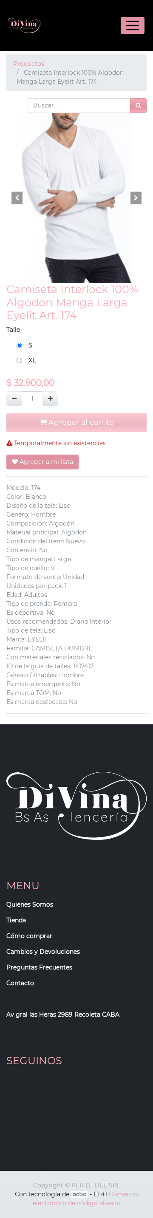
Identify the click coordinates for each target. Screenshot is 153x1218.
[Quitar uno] (14, 398)
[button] (17, 197)
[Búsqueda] (138, 105)
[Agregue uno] (50, 398)
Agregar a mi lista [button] (45, 462)
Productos (28, 64)
